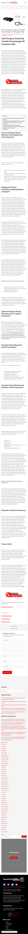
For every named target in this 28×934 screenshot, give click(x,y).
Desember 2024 (4, 781)
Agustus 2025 (4, 765)
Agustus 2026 (4, 742)
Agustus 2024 (4, 790)
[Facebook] (4, 884)
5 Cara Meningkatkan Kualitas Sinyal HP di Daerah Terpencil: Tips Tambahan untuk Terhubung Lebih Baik (13, 734)
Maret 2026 (4, 752)
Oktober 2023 (4, 810)
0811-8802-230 (16, 913)
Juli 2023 (3, 815)
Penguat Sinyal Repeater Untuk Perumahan (11, 125)
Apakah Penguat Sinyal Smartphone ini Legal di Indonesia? (12, 123)
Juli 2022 (3, 819)
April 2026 (3, 750)
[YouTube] (16, 884)
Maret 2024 (4, 800)
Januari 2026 (4, 754)
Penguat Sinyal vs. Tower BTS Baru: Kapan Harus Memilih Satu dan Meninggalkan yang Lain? (13, 729)
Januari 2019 (4, 825)
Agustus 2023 (4, 813)
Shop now (14, 857)
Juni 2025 (3, 769)
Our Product (8, 924)
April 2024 (3, 798)
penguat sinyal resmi (5, 719)
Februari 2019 (4, 823)
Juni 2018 (3, 827)
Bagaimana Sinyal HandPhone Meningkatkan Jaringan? (14, 120)
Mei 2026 (3, 748)
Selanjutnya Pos (14, 628)
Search (3, 834)
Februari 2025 (4, 777)
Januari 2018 (4, 831)
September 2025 (5, 763)
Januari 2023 (4, 817)
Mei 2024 (3, 796)
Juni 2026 (3, 746)
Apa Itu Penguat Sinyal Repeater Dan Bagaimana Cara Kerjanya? (13, 119)
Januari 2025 (4, 779)
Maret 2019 (3, 821)
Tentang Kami (9, 923)
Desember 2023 (4, 806)
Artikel (7, 927)
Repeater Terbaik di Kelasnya (9, 127)
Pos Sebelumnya (14, 626)
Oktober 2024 (4, 786)
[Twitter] (12, 884)
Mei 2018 (3, 829)
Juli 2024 (3, 792)
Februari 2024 (4, 802)
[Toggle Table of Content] (23, 116)
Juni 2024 (3, 794)
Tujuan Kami (5, 129)
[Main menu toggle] (25, 2)
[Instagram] (8, 884)
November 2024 (5, 783)
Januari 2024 (4, 804)
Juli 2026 (3, 744)
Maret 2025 (4, 775)
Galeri (7, 926)
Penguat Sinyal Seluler (6, 615)
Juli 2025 (3, 767)
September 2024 (5, 788)
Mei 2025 (3, 771)
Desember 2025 (4, 757)
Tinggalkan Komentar (6, 34)
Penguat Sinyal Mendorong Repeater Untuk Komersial (13, 126)
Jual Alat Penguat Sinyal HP (18, 34)
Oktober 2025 (4, 761)
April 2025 (3, 773)
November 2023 (5, 808)
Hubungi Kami (9, 929)
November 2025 (4, 759)
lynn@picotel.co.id (16, 916)
